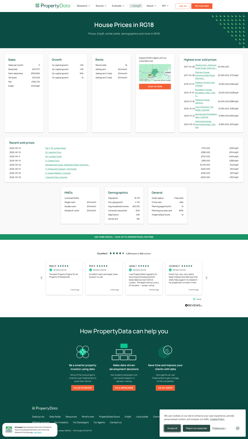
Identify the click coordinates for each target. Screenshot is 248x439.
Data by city (38, 416)
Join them (38, 432)
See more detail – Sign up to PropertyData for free (124, 237)
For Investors (61, 422)
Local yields (142, 416)
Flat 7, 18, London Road (55, 148)
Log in (183, 6)
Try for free (202, 6)
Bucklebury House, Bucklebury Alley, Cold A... (205, 92)
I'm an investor (83, 388)
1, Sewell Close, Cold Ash (56, 177)
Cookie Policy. (217, 419)
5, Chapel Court (52, 160)
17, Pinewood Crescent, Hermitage (60, 169)
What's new (88, 416)
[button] (41, 277)
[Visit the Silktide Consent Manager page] (237, 428)
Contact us (116, 422)
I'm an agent (165, 388)
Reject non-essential (196, 428)
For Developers (81, 422)
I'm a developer (124, 388)
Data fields (55, 416)
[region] (124, 278)
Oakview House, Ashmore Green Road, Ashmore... (205, 75)
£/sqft (128, 416)
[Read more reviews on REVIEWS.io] (193, 305)
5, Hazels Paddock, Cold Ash (58, 173)
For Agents (99, 422)
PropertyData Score (109, 416)
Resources (71, 416)
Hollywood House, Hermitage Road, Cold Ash (205, 124)
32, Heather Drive (53, 152)
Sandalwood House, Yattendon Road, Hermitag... (67, 164)
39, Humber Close (53, 156)
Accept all (172, 428)
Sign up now (155, 86)
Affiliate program (41, 422)
